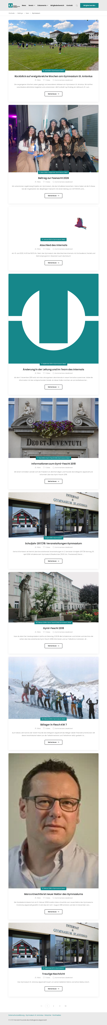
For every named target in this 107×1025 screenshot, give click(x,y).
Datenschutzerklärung (16, 1015)
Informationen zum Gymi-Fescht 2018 (53, 463)
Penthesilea (57, 1015)
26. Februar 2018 (41, 622)
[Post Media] (53, 45)
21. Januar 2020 (47, 239)
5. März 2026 (43, 172)
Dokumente (42, 5)
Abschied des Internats (53, 245)
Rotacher (48, 1015)
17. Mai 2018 (40, 458)
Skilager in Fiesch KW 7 (53, 724)
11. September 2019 (46, 364)
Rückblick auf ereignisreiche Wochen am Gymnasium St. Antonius (54, 76)
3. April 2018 (48, 538)
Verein (31, 5)
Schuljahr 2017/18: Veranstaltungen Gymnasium (53, 543)
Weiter (65, 1006)
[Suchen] (77, 5)
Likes (48, 80)
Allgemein (52, 172)
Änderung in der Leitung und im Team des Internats (53, 369)
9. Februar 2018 (46, 888)
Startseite (12, 13)
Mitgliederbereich (57, 5)
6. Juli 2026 (46, 70)
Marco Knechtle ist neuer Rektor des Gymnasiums (53, 894)
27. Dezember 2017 (48, 968)
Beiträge (20, 13)
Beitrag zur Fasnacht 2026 (53, 178)
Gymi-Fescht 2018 (51, 458)
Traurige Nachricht (53, 974)
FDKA (38, 80)
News (24, 5)
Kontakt (70, 5)
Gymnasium (56, 70)
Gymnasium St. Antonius (34, 1015)
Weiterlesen (52, 94)
